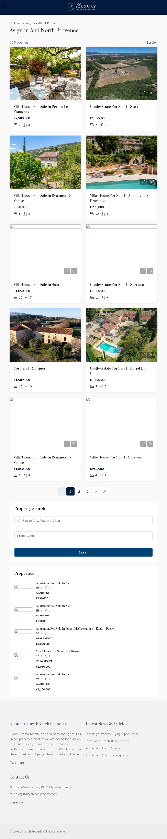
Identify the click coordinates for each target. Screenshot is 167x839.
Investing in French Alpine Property (108, 741)
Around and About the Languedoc (107, 755)
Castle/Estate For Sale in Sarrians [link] (117, 285)
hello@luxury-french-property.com (36, 794)
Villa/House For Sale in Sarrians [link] (116, 457)
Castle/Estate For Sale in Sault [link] (114, 107)
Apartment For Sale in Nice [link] (53, 583)
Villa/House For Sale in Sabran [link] (38, 285)
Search (83, 552)
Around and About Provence (104, 748)
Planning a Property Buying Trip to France (112, 734)
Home (17, 23)
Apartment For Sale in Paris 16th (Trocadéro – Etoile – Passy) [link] (75, 629)
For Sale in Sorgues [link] (30, 368)
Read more (17, 762)
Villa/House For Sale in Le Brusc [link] (57, 651)
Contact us (17, 802)
